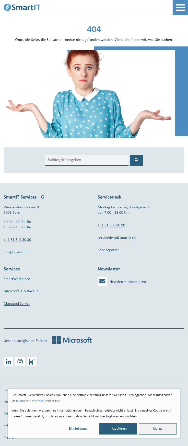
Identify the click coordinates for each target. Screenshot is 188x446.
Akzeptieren (118, 429)
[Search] (136, 160)
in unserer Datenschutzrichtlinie (38, 401)
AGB (6, 389)
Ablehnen (157, 429)
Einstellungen (79, 429)
